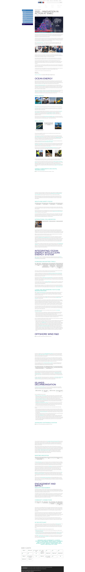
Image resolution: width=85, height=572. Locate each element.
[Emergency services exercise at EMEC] (38, 204)
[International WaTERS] (38, 227)
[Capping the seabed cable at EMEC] (48, 156)
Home (45, 5)
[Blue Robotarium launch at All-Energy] (58, 458)
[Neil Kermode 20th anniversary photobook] (52, 52)
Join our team (40, 0)
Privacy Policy (32, 571)
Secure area (51, 0)
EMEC (38, 15)
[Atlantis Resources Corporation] (42, 552)
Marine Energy (60, 5)
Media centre (44, 0)
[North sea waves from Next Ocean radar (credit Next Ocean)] (58, 367)
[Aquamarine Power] (36, 551)
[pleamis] (24, 556)
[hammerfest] (30, 550)
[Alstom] (24, 550)
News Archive (24, 16)
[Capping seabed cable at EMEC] (39, 156)
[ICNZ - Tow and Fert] (38, 390)
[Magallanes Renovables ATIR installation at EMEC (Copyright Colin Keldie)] (48, 124)
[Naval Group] (48, 553)
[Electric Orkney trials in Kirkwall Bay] (48, 458)
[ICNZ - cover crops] (52, 390)
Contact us (60, 0)
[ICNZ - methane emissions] (45, 391)
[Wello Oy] (30, 559)
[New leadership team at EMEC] (59, 52)
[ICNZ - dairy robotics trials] (59, 391)
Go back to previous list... (38, 9)
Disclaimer (29, 571)
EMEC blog (24, 14)
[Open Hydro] (54, 553)
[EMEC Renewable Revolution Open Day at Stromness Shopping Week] (59, 504)
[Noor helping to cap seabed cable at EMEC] (58, 156)
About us (52, 5)
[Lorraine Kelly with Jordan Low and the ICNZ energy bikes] (52, 503)
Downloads (47, 0)
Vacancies (23, 24)
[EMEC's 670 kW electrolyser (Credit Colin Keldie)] (38, 265)
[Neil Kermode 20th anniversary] (45, 52)
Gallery (24, 20)
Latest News (24, 12)
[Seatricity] (42, 556)
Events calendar (25, 18)
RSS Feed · (26, 571)
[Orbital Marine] (60, 553)
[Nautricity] (42, 553)
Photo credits (22, 571)
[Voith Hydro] (24, 559)
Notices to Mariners (55, 0)
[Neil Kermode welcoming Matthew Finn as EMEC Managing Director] (38, 52)
